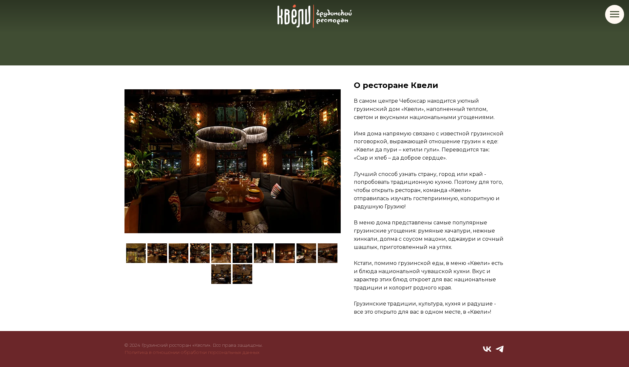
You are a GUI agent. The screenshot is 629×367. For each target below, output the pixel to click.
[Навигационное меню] (614, 14)
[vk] (487, 349)
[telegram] (500, 349)
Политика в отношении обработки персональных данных (191, 352)
